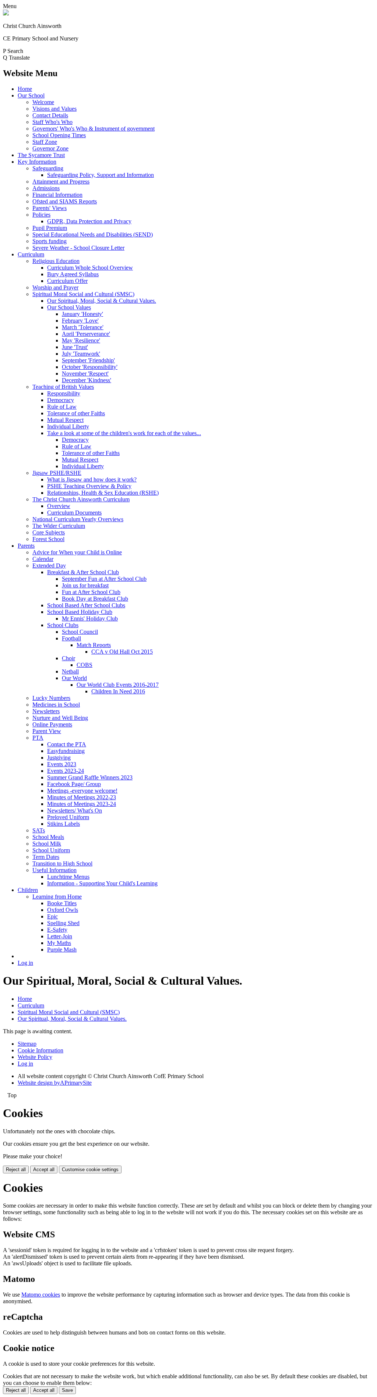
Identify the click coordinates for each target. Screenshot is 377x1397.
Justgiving (59, 757)
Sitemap (27, 1044)
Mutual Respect (65, 420)
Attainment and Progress (60, 181)
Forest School (48, 539)
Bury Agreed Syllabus (73, 274)
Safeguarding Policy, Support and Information (100, 175)
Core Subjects (48, 532)
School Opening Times (59, 135)
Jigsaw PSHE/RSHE (56, 473)
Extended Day (49, 565)
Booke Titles (62, 903)
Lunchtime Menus (68, 877)
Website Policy (35, 1057)
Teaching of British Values (63, 387)
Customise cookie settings (90, 1169)
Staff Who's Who (52, 122)
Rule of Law (62, 407)
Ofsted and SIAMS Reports (64, 201)
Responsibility (63, 393)
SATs (38, 830)
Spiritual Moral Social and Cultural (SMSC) (83, 294)
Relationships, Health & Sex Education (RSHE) (103, 493)
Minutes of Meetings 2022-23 (81, 797)
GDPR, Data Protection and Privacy (89, 221)
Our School (31, 95)
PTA (37, 738)
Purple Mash (62, 949)
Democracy (60, 400)
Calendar (42, 559)
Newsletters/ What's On (74, 810)
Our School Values (69, 307)
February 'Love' (80, 320)
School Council (80, 632)
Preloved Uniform (68, 817)
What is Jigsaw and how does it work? (92, 479)
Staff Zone (44, 142)
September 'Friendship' (88, 360)
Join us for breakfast (85, 585)
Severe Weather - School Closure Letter (78, 248)
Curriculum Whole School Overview (90, 267)
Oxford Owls (62, 910)
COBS (84, 665)
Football (71, 638)
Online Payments (52, 724)
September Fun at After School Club (104, 579)
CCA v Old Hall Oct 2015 (122, 651)
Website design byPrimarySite (55, 1083)
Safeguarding (47, 168)
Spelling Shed (63, 923)
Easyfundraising (66, 751)
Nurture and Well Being (60, 718)
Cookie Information (40, 1050)
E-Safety (57, 930)
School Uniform (51, 850)
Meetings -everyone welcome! (82, 791)
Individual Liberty (68, 426)
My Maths (59, 943)
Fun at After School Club (91, 592)
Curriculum (31, 254)
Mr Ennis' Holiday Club (90, 618)
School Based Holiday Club (79, 612)
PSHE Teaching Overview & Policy (89, 486)
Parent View (46, 731)
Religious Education (56, 261)
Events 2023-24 (65, 771)
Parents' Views (49, 208)
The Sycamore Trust (41, 155)
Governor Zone (50, 148)
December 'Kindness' (86, 380)
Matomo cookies (40, 1294)
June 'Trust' (75, 347)
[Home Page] (6, 13)
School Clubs (62, 625)
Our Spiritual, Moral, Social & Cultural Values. (101, 301)
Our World (74, 678)
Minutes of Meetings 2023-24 (81, 804)
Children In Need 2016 (118, 691)
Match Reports (94, 645)
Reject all (16, 1169)
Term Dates (45, 857)
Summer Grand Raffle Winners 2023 (90, 777)
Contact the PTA (66, 744)
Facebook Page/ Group (74, 784)
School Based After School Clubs (86, 605)
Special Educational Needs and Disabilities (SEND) (92, 234)
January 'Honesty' (82, 314)
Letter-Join (59, 936)
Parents (26, 546)
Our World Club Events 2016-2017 (118, 685)
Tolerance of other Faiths (76, 413)
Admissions (46, 188)
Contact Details (50, 115)
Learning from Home (57, 896)
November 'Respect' (85, 373)
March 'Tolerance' (82, 327)
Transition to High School (62, 863)
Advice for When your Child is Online (77, 552)
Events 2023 (61, 764)
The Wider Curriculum (58, 526)
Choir (68, 658)
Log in (25, 963)
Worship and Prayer (55, 287)
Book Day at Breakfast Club (95, 599)
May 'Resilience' (81, 340)
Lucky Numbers (51, 698)
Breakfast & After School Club (83, 572)
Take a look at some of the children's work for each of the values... (124, 433)
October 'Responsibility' (89, 367)
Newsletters (46, 711)
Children (28, 890)
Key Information (37, 162)
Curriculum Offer (67, 281)
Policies (41, 214)
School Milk (46, 843)
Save (67, 1390)
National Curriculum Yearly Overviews (77, 519)
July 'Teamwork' (81, 354)
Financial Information (57, 195)
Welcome (43, 102)
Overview (58, 506)
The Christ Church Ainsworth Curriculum (81, 499)
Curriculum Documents (74, 512)
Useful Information (54, 870)
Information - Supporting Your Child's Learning (102, 883)
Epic (52, 916)
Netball (70, 671)
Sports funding (49, 241)
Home (25, 89)
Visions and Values (54, 109)
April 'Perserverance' (86, 334)
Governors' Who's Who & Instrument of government (93, 128)
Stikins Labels (63, 824)
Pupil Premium (49, 228)
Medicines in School (56, 704)
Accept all (43, 1169)
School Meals (48, 837)
